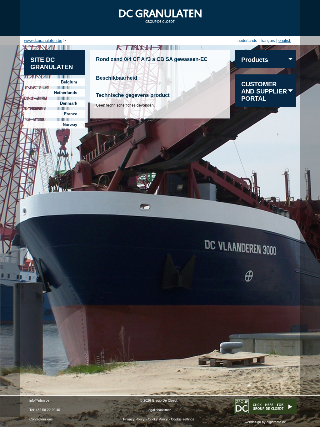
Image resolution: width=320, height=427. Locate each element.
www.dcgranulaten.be (43, 40)
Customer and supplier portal (264, 91)
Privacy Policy (134, 419)
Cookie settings (182, 419)
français (268, 40)
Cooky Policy (158, 419)
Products (254, 59)
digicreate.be (276, 422)
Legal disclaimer (159, 410)
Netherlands (65, 92)
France (70, 114)
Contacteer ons (41, 419)
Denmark (68, 103)
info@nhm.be (39, 400)
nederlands (247, 40)
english (284, 40)
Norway (70, 124)
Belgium (69, 82)
